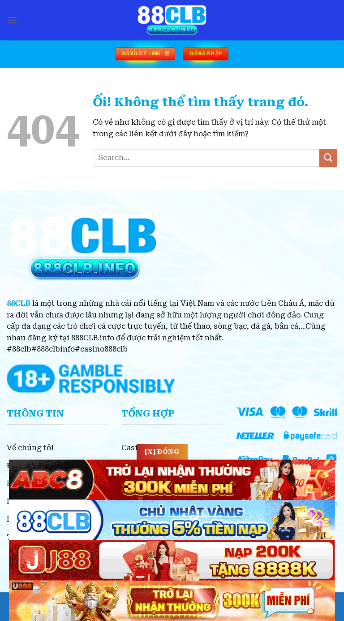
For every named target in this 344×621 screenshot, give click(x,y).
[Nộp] (328, 157)
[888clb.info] (172, 20)
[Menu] (12, 20)
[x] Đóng (162, 451)
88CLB (18, 303)
